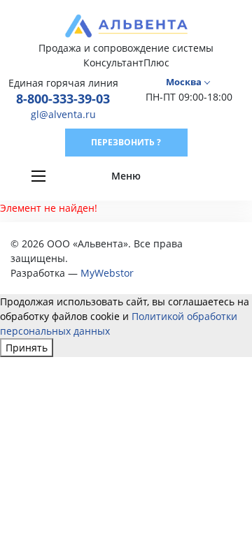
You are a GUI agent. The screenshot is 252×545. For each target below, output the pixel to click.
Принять (27, 347)
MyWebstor (107, 272)
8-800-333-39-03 (63, 98)
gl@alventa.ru (63, 114)
